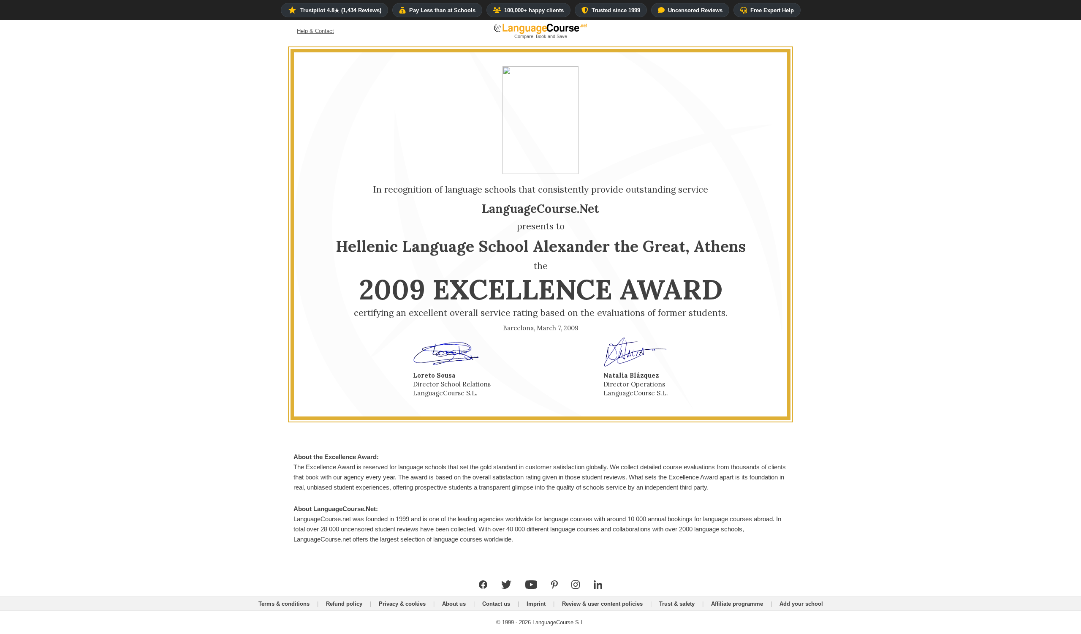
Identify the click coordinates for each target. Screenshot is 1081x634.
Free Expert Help (772, 10)
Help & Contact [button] (315, 31)
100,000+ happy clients (534, 10)
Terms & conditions (284, 604)
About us (454, 604)
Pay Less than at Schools (442, 10)
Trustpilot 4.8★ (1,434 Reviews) (340, 10)
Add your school (801, 604)
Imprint (536, 604)
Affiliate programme (737, 604)
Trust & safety (677, 604)
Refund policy (344, 604)
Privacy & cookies (402, 604)
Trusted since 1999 (616, 10)
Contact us (496, 604)
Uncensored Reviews (695, 10)
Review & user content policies (602, 604)
